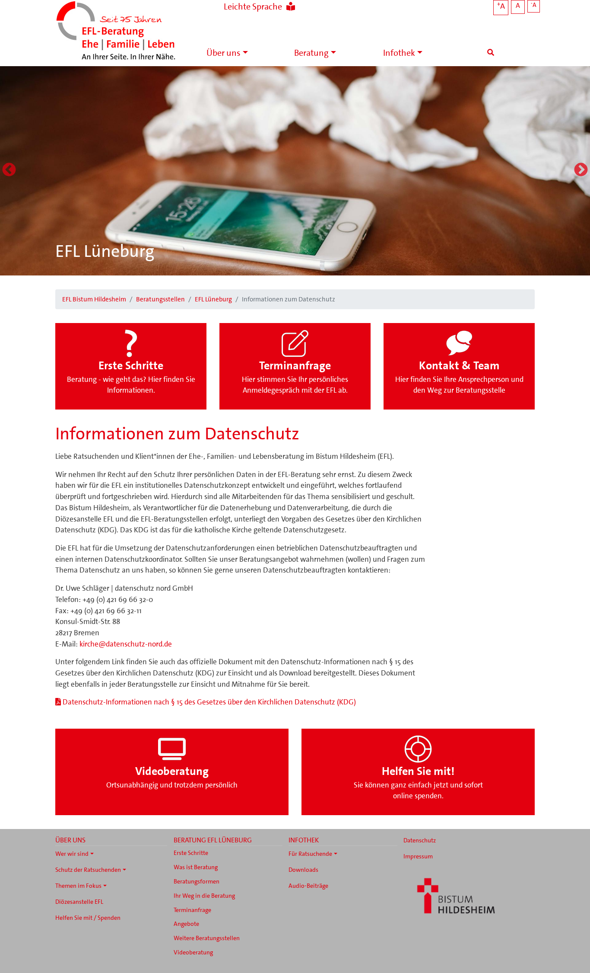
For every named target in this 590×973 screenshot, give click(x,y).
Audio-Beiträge (308, 886)
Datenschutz (419, 840)
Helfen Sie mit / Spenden (88, 918)
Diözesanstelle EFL (79, 902)
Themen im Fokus (78, 886)
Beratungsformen (196, 881)
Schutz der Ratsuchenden (88, 870)
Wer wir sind (72, 854)
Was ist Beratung (196, 867)
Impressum (418, 856)
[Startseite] (115, 31)
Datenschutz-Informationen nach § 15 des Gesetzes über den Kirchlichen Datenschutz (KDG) (209, 702)
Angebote (186, 924)
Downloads (303, 870)
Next (581, 170)
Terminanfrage (192, 910)
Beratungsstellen (160, 299)
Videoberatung (193, 952)
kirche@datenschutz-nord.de (125, 644)
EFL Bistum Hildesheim (94, 299)
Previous (9, 170)
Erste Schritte (191, 853)
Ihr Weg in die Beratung (204, 895)
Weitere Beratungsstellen (207, 938)
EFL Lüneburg (104, 251)
